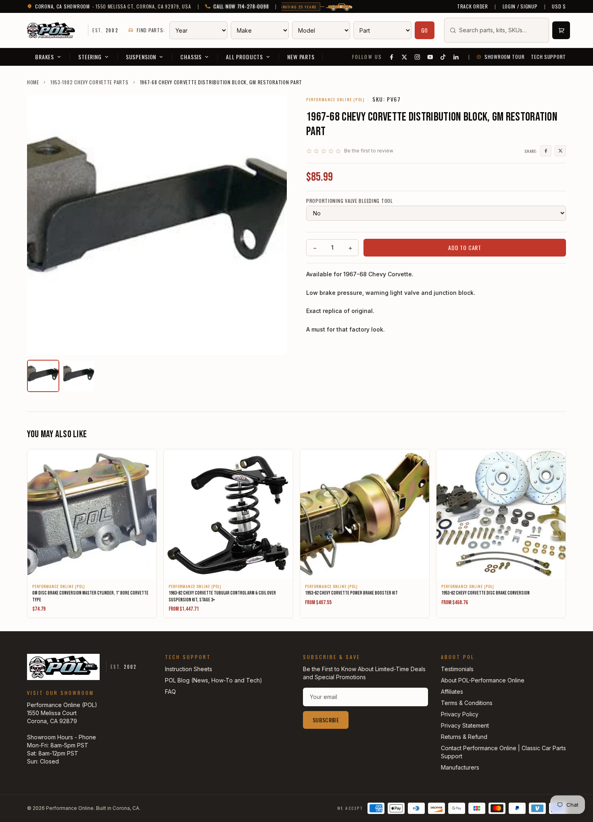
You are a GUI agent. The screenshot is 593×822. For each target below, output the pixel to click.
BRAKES (44, 56)
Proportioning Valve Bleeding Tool (349, 201)
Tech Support (548, 57)
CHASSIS (191, 56)
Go (424, 30)
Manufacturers (460, 767)
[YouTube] (430, 57)
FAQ (170, 691)
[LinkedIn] (456, 57)
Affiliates (452, 691)
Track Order (472, 6)
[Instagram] (417, 57)
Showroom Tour (504, 57)
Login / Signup (520, 6)
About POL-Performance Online (482, 680)
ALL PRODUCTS (244, 56)
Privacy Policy (459, 714)
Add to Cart (464, 247)
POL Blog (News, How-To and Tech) (213, 680)
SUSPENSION (141, 56)
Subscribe (326, 720)
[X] (404, 57)
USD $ (559, 6)
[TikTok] (443, 57)
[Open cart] (561, 30)
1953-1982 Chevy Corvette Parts (89, 82)
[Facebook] (391, 57)
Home (33, 82)
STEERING (90, 56)
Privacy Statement (465, 725)
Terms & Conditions (467, 702)
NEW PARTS (301, 56)
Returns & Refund (464, 736)
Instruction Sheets (188, 669)
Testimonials (457, 669)
